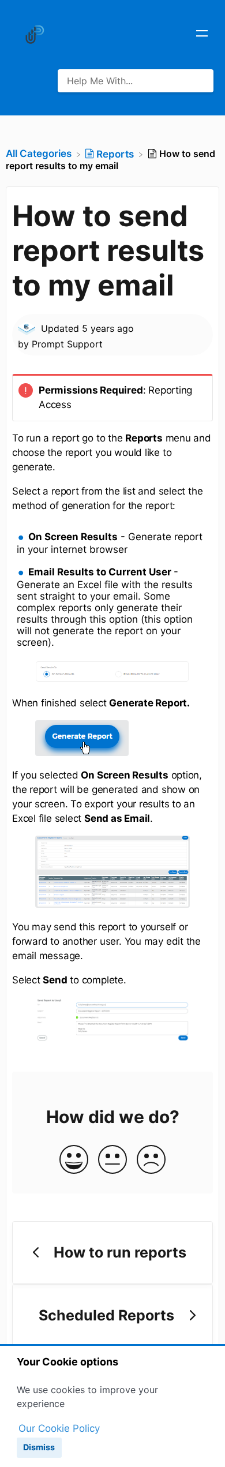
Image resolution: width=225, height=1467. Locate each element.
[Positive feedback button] (74, 1160)
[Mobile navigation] (202, 34)
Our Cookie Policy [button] (59, 1428)
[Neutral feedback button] (112, 1160)
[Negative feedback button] (151, 1160)
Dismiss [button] (39, 1447)
